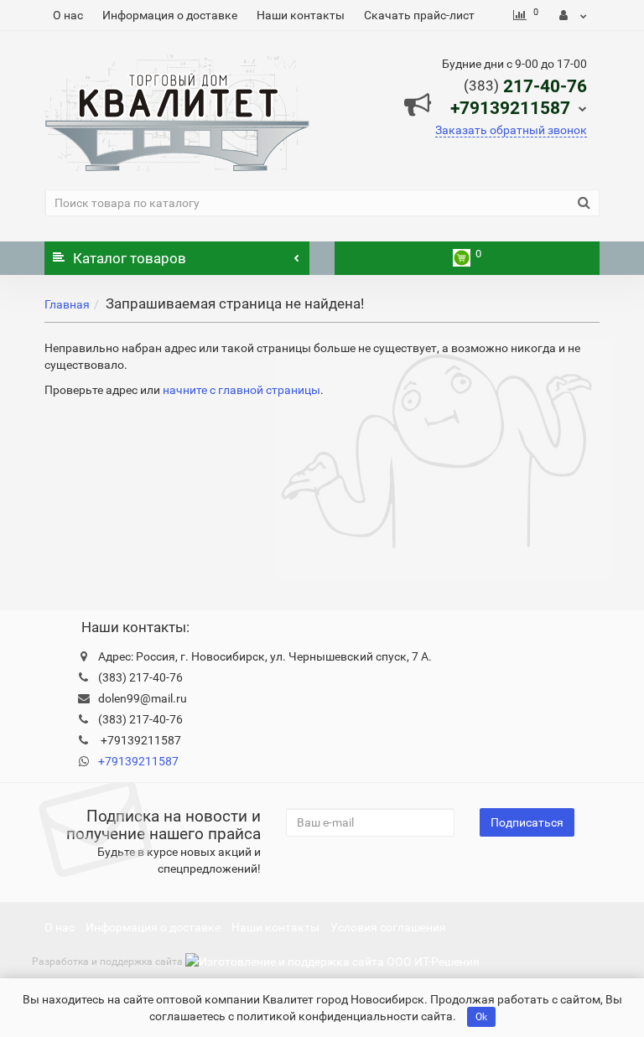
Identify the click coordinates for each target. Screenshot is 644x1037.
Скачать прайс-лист (419, 15)
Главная (67, 304)
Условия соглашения (388, 927)
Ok (481, 1017)
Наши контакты (301, 15)
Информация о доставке (169, 15)
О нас (68, 15)
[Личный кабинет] (573, 15)
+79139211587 (138, 761)
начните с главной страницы (241, 390)
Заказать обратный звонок (511, 130)
